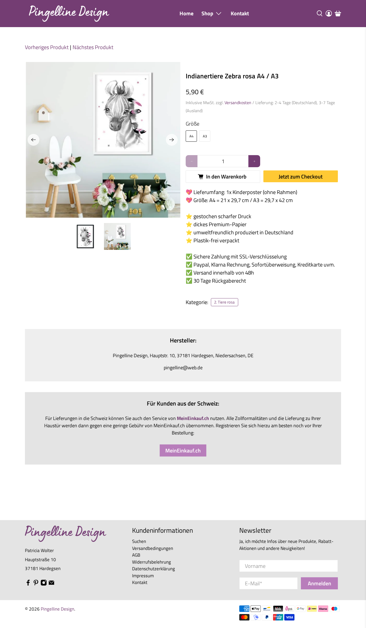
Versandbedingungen (152, 548)
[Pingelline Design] (69, 13)
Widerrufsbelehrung (151, 561)
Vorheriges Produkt (47, 47)
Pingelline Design (57, 608)
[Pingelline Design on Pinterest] (36, 584)
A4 (191, 136)
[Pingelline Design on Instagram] (43, 584)
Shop (207, 13)
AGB (136, 555)
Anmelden (319, 583)
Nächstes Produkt (93, 47)
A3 (205, 136)
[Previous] (33, 140)
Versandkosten (238, 102)
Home (186, 13)
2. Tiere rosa (224, 302)
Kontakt (240, 13)
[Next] (172, 140)
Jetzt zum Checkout (301, 176)
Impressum (143, 575)
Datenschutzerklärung (153, 568)
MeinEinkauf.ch (183, 450)
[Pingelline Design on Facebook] (28, 584)
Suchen (139, 541)
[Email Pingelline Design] (51, 584)
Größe (192, 124)
